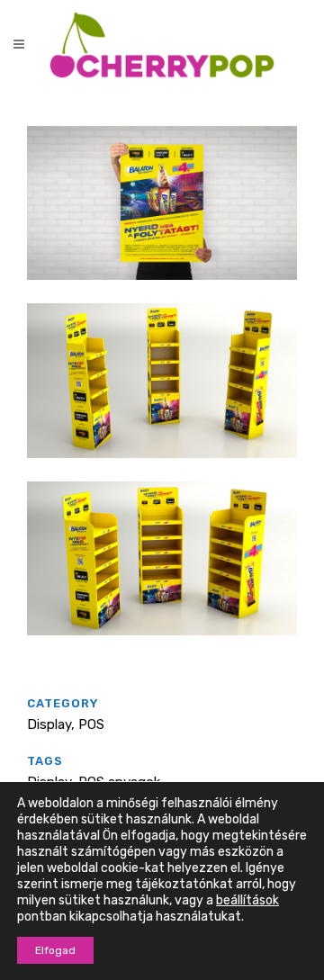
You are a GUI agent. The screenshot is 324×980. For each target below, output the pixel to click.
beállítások (247, 900)
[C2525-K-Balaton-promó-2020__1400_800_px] (162, 291)
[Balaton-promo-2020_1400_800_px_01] (162, 470)
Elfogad (55, 950)
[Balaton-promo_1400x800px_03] (162, 647)
